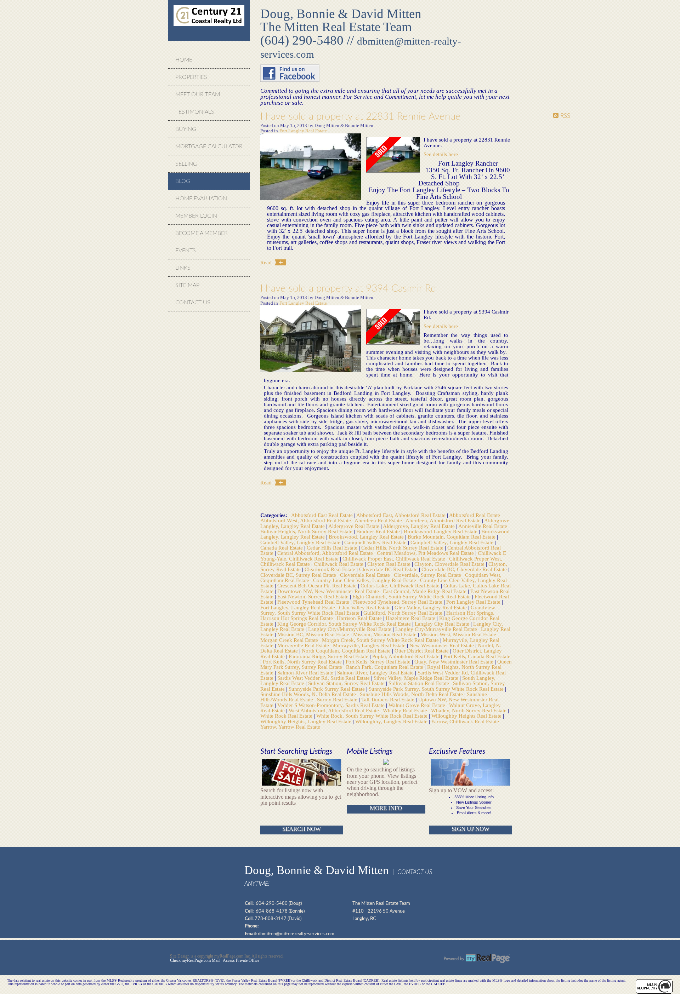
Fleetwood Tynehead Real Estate (314, 602)
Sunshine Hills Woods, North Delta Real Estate (412, 694)
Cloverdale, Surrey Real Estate (428, 575)
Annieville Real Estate (483, 526)
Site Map (187, 285)
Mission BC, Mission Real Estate (314, 634)
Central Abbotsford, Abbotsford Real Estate (325, 553)
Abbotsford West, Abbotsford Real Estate (306, 520)
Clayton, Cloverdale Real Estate (450, 564)
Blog (182, 181)
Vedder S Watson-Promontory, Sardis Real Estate (331, 705)
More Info (386, 808)
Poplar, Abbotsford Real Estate (406, 656)
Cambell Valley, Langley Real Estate (301, 542)
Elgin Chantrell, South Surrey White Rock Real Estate (412, 596)
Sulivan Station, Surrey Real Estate (347, 683)
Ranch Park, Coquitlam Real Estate (385, 667)
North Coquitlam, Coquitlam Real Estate (347, 651)
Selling (186, 164)
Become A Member (201, 233)
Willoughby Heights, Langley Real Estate (306, 721)
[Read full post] (310, 167)
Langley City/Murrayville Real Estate (436, 629)
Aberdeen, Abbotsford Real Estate (444, 520)
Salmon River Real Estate (306, 673)
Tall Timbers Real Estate (388, 699)
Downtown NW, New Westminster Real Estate (328, 591)
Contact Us (192, 302)
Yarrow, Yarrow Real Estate (290, 727)
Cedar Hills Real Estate (333, 548)
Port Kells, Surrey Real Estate (379, 662)
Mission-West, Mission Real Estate (459, 634)
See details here (441, 154)
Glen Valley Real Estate (365, 607)
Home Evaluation (201, 198)
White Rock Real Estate (287, 716)
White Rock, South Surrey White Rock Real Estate (372, 716)
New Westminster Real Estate (442, 645)
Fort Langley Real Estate (303, 130)
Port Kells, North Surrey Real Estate (303, 662)
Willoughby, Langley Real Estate (392, 721)
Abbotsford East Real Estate (322, 515)
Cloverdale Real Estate (365, 575)
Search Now (301, 829)
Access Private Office (241, 960)
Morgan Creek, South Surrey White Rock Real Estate (381, 640)
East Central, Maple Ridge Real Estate (425, 591)
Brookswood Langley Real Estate (441, 531)
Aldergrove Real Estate (354, 526)
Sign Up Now (470, 829)
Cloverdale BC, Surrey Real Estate (299, 575)
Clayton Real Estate (389, 564)
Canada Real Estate (282, 548)
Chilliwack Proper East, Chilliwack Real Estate (394, 559)
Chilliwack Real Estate (339, 564)
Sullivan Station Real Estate (419, 683)
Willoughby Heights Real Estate (467, 716)
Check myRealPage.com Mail (195, 960)
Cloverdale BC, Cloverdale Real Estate (464, 569)
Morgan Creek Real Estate (289, 640)
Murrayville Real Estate (303, 645)
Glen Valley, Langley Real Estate (431, 607)
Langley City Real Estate (443, 624)
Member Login (196, 216)
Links (183, 268)
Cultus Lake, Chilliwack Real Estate (401, 585)
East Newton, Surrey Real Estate (313, 596)
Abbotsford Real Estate (475, 515)
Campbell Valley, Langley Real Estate (452, 542)
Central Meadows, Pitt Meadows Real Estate (426, 553)
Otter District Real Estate (422, 651)
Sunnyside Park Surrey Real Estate (327, 689)
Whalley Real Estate (406, 710)
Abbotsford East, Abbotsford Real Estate (401, 515)
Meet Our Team (197, 94)
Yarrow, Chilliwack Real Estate (465, 721)
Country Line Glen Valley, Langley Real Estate (365, 580)
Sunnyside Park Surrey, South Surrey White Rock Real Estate (437, 689)
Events (185, 250)
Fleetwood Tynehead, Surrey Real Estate (398, 602)
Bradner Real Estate (378, 531)
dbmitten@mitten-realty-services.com (296, 933)
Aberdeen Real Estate (379, 520)
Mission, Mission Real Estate (385, 634)
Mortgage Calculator (209, 146)
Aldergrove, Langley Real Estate (419, 526)
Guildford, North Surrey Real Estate (403, 613)
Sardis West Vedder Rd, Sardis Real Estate (324, 678)
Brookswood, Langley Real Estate (367, 537)
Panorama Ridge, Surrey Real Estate (329, 656)
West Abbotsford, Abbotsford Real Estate (334, 710)
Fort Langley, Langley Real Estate (298, 607)
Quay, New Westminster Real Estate (454, 662)
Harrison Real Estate (360, 618)
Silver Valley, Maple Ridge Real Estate (417, 678)
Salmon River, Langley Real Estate (376, 673)
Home (183, 60)
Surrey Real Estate (338, 699)
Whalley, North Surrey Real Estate (469, 710)
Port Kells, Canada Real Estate (476, 656)
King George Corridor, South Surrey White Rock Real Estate (344, 624)
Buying (185, 129)
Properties (191, 77)
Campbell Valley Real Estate (376, 542)
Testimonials (194, 112)
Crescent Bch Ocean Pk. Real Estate (317, 585)
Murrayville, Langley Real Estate (370, 645)
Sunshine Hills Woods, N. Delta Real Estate (308, 694)
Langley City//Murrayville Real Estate (350, 629)
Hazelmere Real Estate (411, 618)
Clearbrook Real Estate (331, 569)
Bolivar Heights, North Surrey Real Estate (307, 531)
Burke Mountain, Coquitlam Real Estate (452, 537)
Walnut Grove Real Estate (418, 705)
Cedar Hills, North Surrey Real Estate (403, 548)
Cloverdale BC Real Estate (389, 569)
